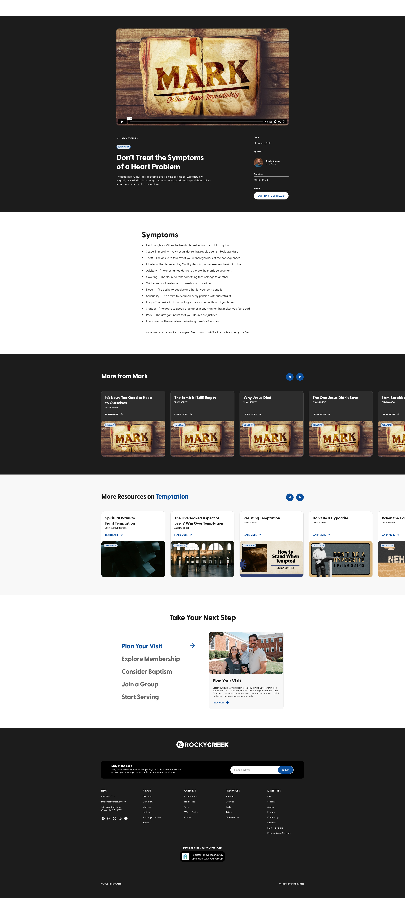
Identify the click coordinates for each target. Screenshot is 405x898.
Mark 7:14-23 (261, 179)
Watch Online (191, 812)
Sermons (230, 796)
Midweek (147, 806)
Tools (228, 806)
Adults (270, 806)
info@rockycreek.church (113, 801)
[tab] (159, 646)
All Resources (232, 817)
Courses (230, 801)
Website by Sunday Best (291, 883)
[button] (290, 377)
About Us (147, 796)
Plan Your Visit (191, 796)
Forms (146, 822)
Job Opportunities (152, 817)
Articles (229, 812)
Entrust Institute (275, 827)
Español (271, 812)
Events (187, 817)
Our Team (148, 801)
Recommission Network (279, 832)
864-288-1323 (108, 796)
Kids (269, 796)
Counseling (273, 817)
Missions (271, 822)
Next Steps (189, 801)
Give (186, 806)
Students (271, 801)
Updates (147, 812)
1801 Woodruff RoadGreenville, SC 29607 (111, 808)
